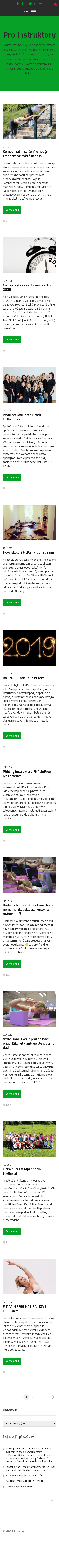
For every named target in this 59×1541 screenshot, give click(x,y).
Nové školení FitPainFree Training (28, 552)
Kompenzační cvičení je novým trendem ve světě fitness (26, 154)
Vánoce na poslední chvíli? (20, 1486)
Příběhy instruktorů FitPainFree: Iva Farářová (27, 773)
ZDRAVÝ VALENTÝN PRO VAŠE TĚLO (25, 1475)
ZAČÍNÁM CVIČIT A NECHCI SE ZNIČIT (24, 1481)
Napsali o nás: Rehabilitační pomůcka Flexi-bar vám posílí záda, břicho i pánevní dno (30, 1469)
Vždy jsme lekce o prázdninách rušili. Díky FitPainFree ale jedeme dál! (28, 1043)
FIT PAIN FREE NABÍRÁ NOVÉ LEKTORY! (24, 1308)
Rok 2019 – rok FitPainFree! (23, 678)
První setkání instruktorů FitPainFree (22, 417)
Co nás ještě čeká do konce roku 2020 (27, 287)
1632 (8, 974)
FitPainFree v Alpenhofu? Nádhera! (22, 1171)
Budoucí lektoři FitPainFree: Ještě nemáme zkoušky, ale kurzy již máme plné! (28, 909)
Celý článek (12, 210)
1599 (8, 1104)
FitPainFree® (29, 4)
